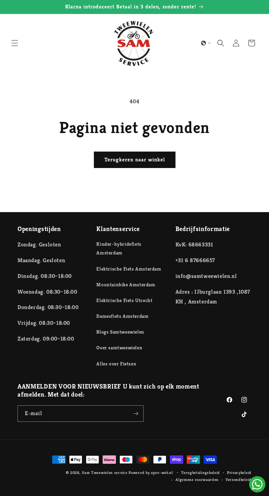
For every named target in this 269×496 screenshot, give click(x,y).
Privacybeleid (239, 472)
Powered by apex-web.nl (151, 472)
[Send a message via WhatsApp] (257, 484)
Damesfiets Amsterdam (122, 316)
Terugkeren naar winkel (134, 159)
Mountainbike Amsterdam (125, 284)
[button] (14, 43)
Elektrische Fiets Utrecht (124, 300)
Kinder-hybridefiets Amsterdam (118, 248)
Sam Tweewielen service (104, 472)
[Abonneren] (135, 413)
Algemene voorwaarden (197, 479)
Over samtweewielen (119, 347)
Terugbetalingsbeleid (200, 472)
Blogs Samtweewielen (120, 332)
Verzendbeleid (238, 479)
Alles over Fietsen (116, 364)
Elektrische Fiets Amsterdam (128, 269)
